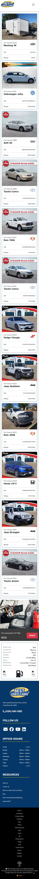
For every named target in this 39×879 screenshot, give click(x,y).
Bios (19, 822)
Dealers (19, 853)
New (19, 830)
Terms (20, 825)
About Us (5, 783)
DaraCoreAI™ (7, 801)
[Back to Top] (34, 874)
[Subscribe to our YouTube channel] (18, 730)
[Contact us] (5, 730)
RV (19, 836)
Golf (19, 845)
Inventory (19, 813)
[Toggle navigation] (33, 5)
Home (19, 810)
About (19, 850)
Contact (19, 856)
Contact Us (6, 787)
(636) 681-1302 (13, 711)
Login (20, 875)
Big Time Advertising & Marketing (12, 798)
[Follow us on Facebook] (11, 730)
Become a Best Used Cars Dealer (12, 790)
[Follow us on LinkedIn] (24, 730)
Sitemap (19, 819)
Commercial (19, 847)
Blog (4, 794)
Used (19, 833)
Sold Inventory (19, 828)
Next (28, 614)
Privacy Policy (19, 816)
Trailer (19, 842)
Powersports (19, 839)
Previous (10, 614)
